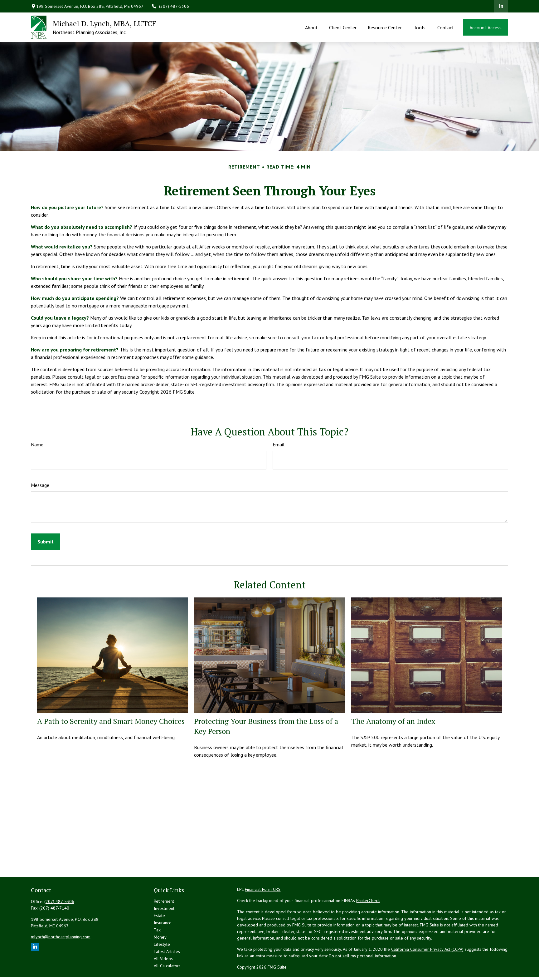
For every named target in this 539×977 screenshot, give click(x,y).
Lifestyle (162, 944)
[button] (311, 27)
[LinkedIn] (501, 6)
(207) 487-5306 (174, 6)
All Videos (163, 958)
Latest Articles (167, 951)
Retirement (164, 901)
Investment (164, 908)
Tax (157, 930)
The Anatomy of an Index (393, 721)
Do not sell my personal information (362, 956)
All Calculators (167, 966)
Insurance (163, 922)
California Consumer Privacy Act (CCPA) (427, 949)
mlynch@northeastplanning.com (60, 937)
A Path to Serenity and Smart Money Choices (111, 721)
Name (37, 444)
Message (40, 485)
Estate (159, 915)
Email (278, 444)
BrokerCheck (368, 900)
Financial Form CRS (262, 889)
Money (160, 937)
